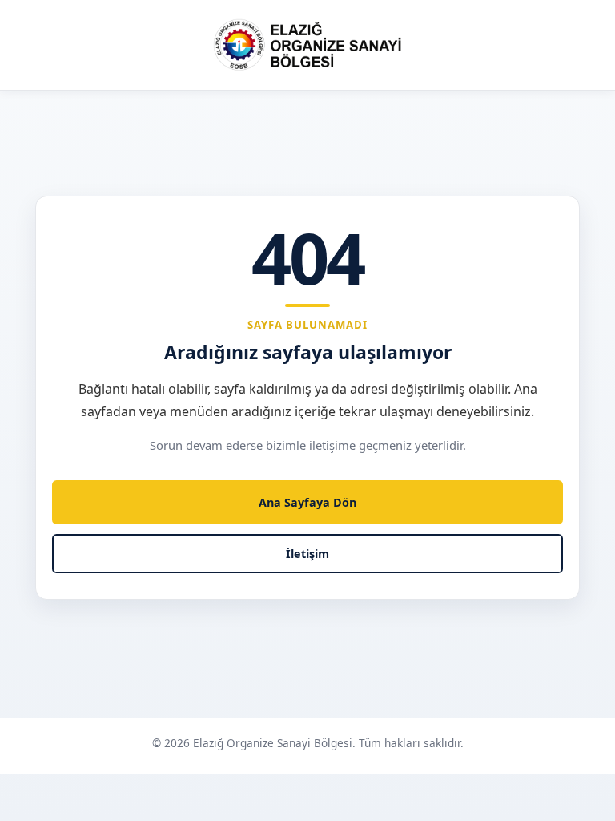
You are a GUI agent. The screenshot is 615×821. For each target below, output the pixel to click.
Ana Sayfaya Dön (307, 502)
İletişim (307, 553)
